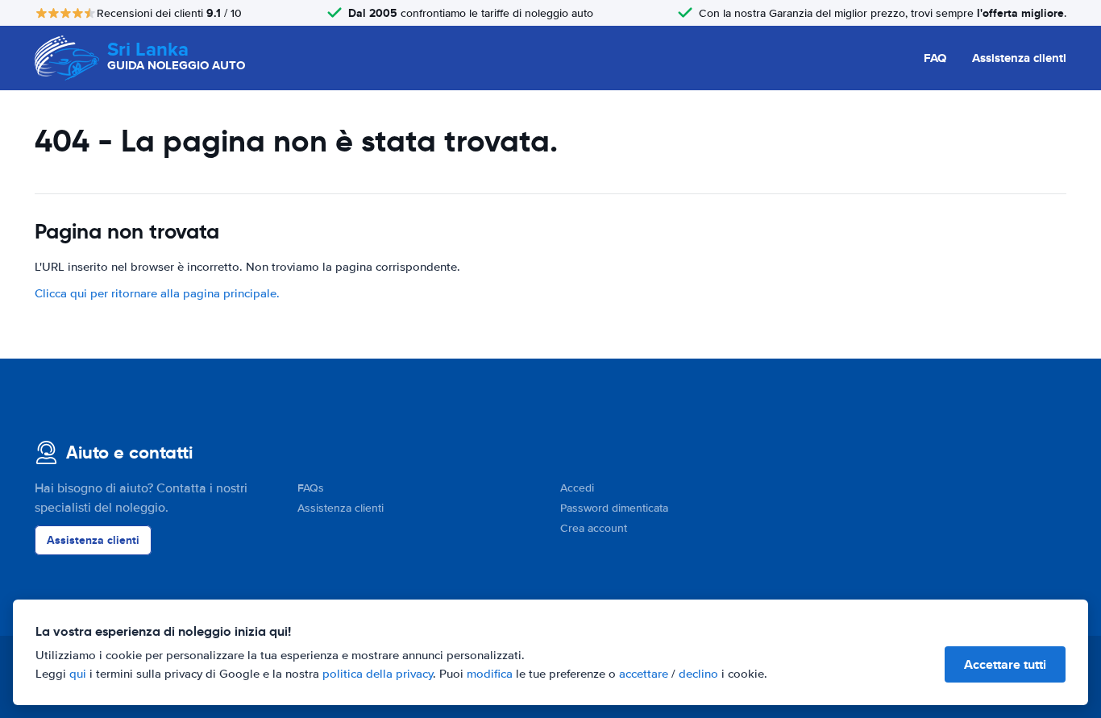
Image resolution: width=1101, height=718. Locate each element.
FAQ (935, 58)
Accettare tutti (1005, 664)
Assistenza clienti (1019, 58)
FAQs (310, 488)
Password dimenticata (614, 508)
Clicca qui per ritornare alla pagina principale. (157, 293)
